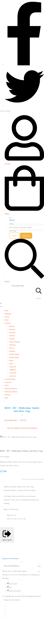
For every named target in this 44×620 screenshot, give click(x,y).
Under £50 (12, 367)
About (7, 385)
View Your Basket (13, 428)
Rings (11, 360)
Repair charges (14, 357)
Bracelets (12, 329)
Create (17, 600)
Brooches (12, 332)
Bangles (12, 326)
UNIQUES (8, 314)
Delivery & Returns (11, 388)
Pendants (12, 351)
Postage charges (14, 354)
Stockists (7, 395)
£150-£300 (12, 373)
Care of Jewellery (10, 379)
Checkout (26, 236)
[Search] (39, 290)
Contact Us (8, 382)
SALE (6, 320)
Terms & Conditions (11, 391)
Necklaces (12, 345)
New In (7, 317)
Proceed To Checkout (29, 428)
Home (6, 310)
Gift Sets (12, 339)
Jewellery (8, 323)
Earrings (12, 335)
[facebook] (24, 65)
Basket (14, 236)
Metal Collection (14, 342)
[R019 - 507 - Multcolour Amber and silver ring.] (3, 444)
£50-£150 (12, 376)
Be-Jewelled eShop (10, 420)
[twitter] (24, 106)
